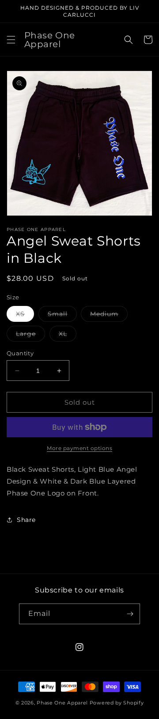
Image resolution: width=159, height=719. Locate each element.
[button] (11, 39)
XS (25, 315)
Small (62, 315)
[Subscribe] (130, 614)
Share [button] (26, 520)
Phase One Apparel (62, 703)
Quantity (20, 353)
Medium (109, 315)
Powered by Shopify (117, 703)
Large (30, 335)
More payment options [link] (79, 448)
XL (67, 335)
